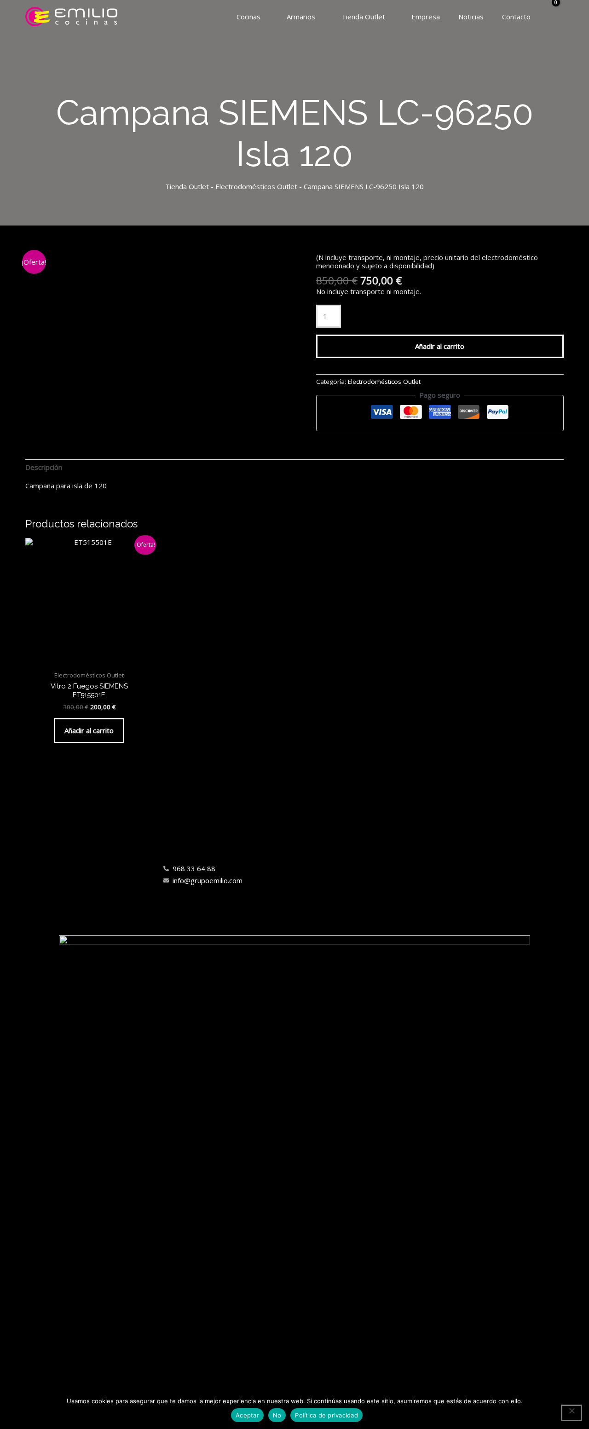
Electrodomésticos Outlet (256, 186)
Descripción (43, 467)
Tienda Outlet (187, 186)
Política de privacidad (326, 1415)
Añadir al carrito (439, 346)
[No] (571, 1413)
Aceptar (247, 1415)
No (277, 1415)
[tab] (43, 466)
